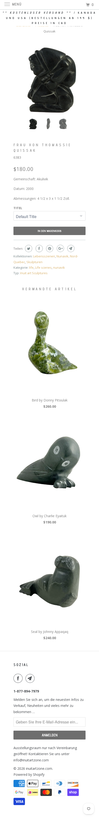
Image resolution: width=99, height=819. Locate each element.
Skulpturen (34, 262)
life (31, 267)
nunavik (59, 267)
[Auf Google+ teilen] (60, 248)
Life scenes (43, 267)
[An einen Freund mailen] (70, 248)
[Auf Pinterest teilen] (49, 248)
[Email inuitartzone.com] (31, 678)
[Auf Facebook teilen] (38, 248)
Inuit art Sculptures (34, 273)
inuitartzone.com (39, 768)
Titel (17, 208)
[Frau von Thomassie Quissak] (49, 78)
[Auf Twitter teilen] (28, 248)
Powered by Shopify (28, 774)
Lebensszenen (44, 256)
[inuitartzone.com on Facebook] (19, 678)
